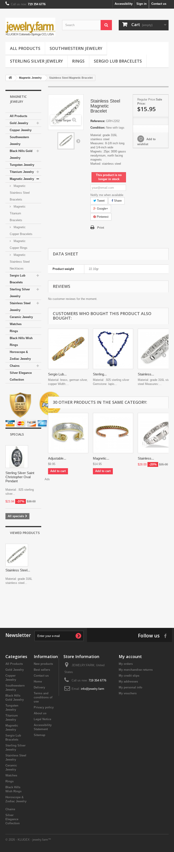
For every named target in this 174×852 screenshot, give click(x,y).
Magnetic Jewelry (22, 179)
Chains (14, 365)
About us (40, 713)
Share (117, 200)
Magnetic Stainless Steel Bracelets (20, 192)
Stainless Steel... (17, 570)
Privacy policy (44, 707)
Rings (78, 61)
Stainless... (146, 374)
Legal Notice (42, 719)
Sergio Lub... (57, 374)
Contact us (158, 3)
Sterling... (100, 374)
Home (38, 681)
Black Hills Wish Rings (21, 341)
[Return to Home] (10, 78)
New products (43, 664)
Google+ (102, 208)
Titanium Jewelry (22, 172)
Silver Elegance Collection (21, 376)
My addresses (128, 681)
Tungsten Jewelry (22, 164)
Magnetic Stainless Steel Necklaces (20, 261)
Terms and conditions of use (43, 697)
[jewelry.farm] (30, 27)
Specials (17, 434)
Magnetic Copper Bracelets (21, 230)
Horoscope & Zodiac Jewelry (20, 355)
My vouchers (128, 693)
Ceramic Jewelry (21, 317)
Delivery (39, 687)
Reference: (97, 121)
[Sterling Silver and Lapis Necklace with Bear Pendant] (113, 349)
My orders (126, 664)
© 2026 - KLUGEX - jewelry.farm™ (28, 839)
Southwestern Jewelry (76, 48)
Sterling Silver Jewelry (36, 61)
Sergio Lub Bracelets (118, 61)
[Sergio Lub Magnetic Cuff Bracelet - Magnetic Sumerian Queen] (68, 349)
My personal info (130, 687)
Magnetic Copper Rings (18, 244)
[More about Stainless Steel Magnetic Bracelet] (16, 555)
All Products (25, 48)
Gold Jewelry (19, 123)
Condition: (97, 127)
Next (78, 141)
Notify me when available (106, 195)
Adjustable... (57, 458)
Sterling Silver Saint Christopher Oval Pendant (19, 477)
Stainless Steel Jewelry (20, 306)
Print (100, 227)
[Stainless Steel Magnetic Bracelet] (66, 140)
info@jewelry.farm (92, 688)
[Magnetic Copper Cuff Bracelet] (113, 433)
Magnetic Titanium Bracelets (18, 213)
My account (130, 656)
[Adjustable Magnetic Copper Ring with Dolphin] (68, 433)
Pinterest (102, 216)
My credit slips (129, 675)
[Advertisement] (87, 605)
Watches (16, 324)
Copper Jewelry (20, 130)
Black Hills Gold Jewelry (21, 154)
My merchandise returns (136, 669)
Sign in (141, 3)
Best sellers (42, 669)
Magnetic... (101, 458)
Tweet (100, 200)
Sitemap (39, 735)
